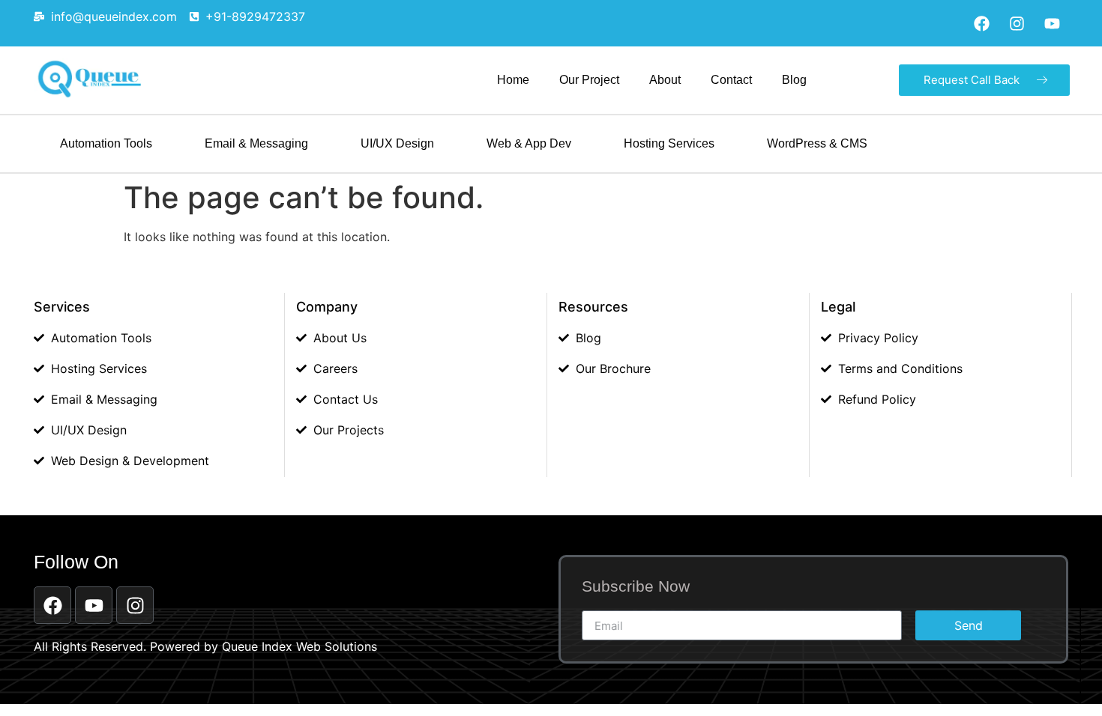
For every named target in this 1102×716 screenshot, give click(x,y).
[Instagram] (1016, 23)
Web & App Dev (529, 143)
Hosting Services (669, 143)
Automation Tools (106, 143)
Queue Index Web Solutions (299, 646)
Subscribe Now (636, 586)
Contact (731, 79)
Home (513, 79)
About (665, 79)
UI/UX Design (397, 143)
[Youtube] (1052, 23)
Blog (794, 79)
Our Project (589, 79)
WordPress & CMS (817, 143)
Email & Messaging (256, 143)
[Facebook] (981, 23)
